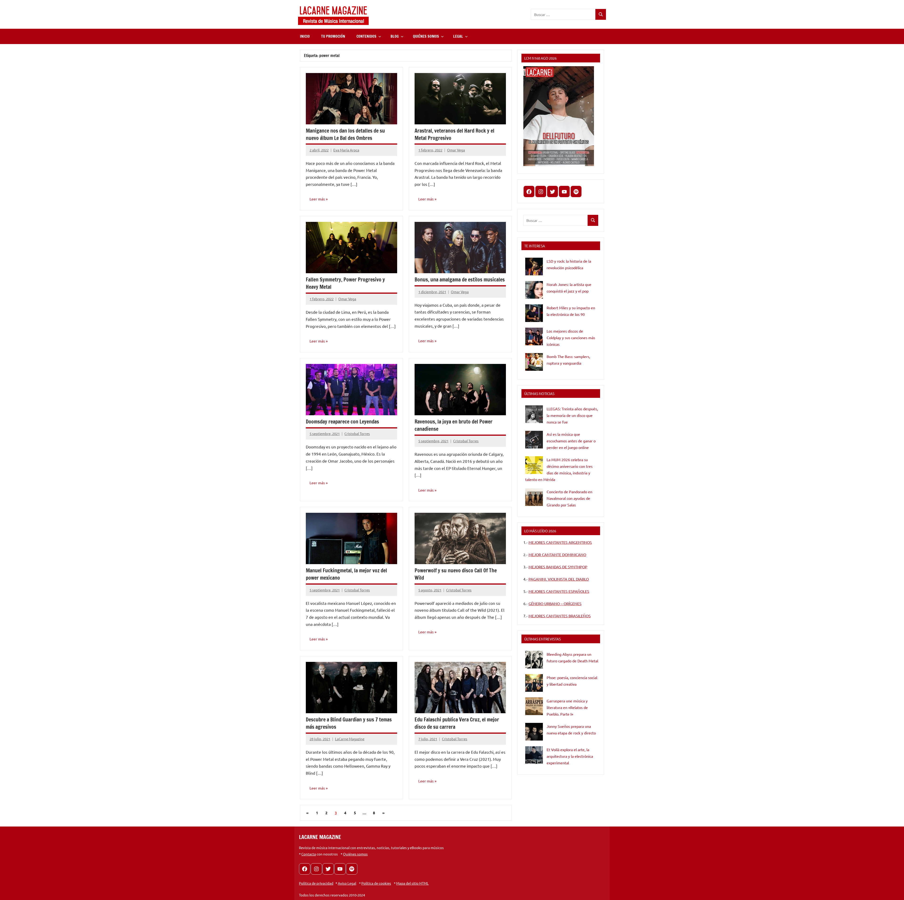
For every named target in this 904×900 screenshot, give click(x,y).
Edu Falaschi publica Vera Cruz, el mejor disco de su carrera (457, 723)
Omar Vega (456, 150)
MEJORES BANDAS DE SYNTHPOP (558, 566)
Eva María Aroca (346, 150)
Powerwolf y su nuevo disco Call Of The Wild (456, 574)
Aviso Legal (347, 883)
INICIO (305, 36)
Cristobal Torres (357, 433)
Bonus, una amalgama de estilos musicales (460, 279)
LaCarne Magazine (349, 739)
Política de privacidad (316, 883)
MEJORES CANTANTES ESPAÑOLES (559, 591)
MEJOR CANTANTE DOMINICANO (557, 554)
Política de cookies (376, 883)
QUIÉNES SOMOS (426, 36)
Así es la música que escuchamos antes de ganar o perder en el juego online (571, 441)
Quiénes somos (355, 854)
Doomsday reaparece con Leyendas (342, 421)
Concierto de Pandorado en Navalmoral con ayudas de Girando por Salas (569, 498)
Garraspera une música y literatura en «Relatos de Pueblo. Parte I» (567, 707)
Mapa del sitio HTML (412, 883)
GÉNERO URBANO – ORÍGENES (555, 603)
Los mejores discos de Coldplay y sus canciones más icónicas (571, 337)
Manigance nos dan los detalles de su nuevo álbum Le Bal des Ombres (345, 134)
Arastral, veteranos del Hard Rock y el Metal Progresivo (454, 134)
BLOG (395, 36)
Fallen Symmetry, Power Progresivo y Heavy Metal (345, 283)
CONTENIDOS (366, 36)
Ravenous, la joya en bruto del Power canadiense (453, 425)
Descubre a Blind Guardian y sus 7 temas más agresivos (349, 723)
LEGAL (458, 36)
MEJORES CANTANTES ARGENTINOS (560, 542)
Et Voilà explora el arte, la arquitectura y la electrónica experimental (570, 756)
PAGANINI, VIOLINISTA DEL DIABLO (559, 579)
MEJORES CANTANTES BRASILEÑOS (560, 615)
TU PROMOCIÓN (333, 36)
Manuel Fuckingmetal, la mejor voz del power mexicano (346, 574)
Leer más (317, 198)
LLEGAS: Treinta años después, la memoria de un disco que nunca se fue (572, 415)
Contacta (308, 854)
